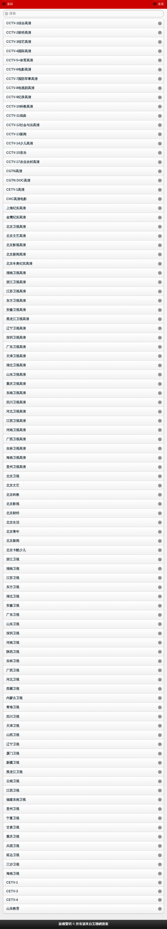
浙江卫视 (12, 559)
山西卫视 (12, 735)
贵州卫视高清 (16, 466)
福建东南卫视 (16, 799)
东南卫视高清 (16, 393)
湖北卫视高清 (16, 365)
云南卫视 (12, 781)
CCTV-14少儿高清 (19, 143)
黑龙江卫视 (14, 772)
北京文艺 (12, 485)
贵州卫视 (12, 808)
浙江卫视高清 (16, 282)
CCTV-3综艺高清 (18, 41)
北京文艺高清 (16, 235)
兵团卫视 (12, 846)
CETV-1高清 (15, 189)
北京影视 (12, 504)
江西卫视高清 (16, 420)
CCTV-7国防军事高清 (22, 78)
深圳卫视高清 (16, 337)
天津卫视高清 (16, 356)
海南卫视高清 (16, 457)
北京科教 (12, 494)
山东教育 (12, 908)
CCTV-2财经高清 (18, 32)
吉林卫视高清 (16, 448)
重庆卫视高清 (16, 383)
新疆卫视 (12, 762)
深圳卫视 (12, 633)
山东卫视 (12, 624)
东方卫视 (12, 587)
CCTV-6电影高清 (18, 69)
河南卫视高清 (16, 430)
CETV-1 (12, 882)
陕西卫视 (12, 651)
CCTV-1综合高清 (18, 23)
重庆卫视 (12, 836)
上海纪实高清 (16, 208)
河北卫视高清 (16, 411)
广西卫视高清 (16, 439)
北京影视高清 (16, 245)
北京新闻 (12, 540)
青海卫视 (12, 707)
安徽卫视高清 (16, 309)
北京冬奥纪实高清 (19, 263)
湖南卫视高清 (16, 273)
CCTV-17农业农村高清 (23, 162)
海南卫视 (12, 873)
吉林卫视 (12, 661)
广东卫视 (12, 614)
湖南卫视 (12, 568)
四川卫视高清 (16, 402)
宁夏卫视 (12, 818)
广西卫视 (12, 670)
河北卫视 (12, 679)
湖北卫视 (12, 596)
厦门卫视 (12, 753)
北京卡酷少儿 (16, 550)
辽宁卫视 (12, 744)
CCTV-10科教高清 (19, 106)
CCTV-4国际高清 (18, 51)
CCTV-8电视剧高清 (20, 88)
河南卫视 (12, 642)
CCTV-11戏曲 (16, 115)
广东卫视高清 (16, 347)
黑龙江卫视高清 (17, 319)
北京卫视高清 (16, 226)
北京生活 (12, 522)
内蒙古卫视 (14, 698)
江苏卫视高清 (16, 291)
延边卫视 (12, 855)
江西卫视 (12, 790)
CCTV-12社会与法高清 (23, 125)
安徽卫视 (12, 605)
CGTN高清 (14, 171)
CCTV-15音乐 (16, 152)
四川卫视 (12, 716)
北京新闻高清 (16, 254)
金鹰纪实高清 (16, 217)
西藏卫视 (12, 688)
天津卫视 (12, 725)
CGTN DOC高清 (18, 180)
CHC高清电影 (16, 199)
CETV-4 (12, 900)
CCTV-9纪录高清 (18, 97)
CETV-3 (12, 891)
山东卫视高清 (16, 374)
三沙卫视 (12, 864)
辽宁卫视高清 (16, 328)
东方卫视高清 (16, 300)
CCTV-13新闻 (16, 134)
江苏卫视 (12, 577)
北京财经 (12, 513)
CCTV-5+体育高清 (19, 60)
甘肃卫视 (12, 827)
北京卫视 (12, 476)
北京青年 (12, 531)
